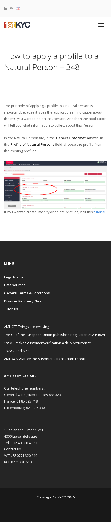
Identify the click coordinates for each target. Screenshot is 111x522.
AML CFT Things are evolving (26, 326)
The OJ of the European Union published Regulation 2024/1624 (54, 334)
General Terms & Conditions (27, 293)
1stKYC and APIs (17, 350)
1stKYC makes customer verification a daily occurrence (47, 342)
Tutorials (11, 309)
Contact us (12, 449)
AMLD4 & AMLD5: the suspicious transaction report (44, 358)
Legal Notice (13, 277)
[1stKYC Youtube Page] (11, 8)
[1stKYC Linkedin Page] (5, 8)
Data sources (14, 284)
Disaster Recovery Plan (22, 301)
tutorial (99, 212)
